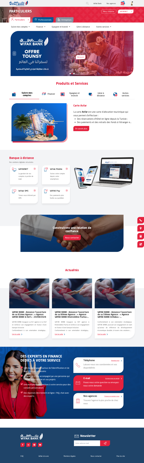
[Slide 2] (74, 73)
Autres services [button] (103, 27)
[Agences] (140, 228)
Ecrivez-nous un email (112, 378)
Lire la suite (16, 334)
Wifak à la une (43, 456)
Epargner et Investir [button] (60, 27)
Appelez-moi (115, 360)
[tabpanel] (72, 123)
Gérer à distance (83, 27)
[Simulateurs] (140, 236)
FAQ (21, 456)
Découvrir (80, 57)
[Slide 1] (72, 73)
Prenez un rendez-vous (111, 396)
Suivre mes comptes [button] (19, 27)
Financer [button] (40, 27)
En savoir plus (81, 128)
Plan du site (121, 456)
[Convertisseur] (140, 244)
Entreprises (66, 20)
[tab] (24, 94)
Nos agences (111, 3)
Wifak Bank (97, 3)
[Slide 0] (70, 73)
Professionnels (45, 20)
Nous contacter (108, 11)
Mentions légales (70, 456)
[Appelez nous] (140, 220)
